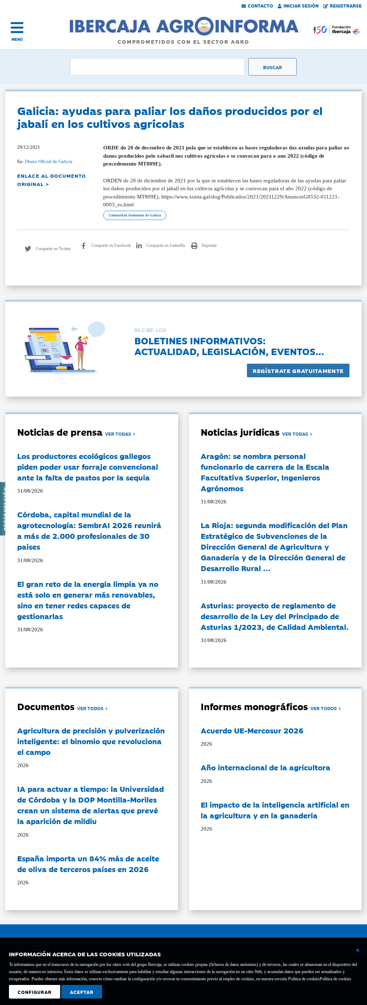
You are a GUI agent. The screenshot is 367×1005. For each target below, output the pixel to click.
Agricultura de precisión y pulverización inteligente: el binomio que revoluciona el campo (91, 741)
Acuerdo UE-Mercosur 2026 (252, 730)
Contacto (260, 5)
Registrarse (346, 5)
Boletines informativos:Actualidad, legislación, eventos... (229, 346)
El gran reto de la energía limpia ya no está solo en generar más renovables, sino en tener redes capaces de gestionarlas (87, 599)
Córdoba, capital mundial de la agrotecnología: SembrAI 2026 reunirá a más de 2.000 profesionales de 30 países (89, 530)
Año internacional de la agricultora (265, 767)
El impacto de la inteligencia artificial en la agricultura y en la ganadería (275, 809)
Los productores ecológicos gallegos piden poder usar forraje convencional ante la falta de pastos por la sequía (87, 466)
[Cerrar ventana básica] (357, 950)
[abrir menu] (17, 27)
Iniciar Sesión (301, 5)
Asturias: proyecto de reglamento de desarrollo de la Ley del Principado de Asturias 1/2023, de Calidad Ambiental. (275, 616)
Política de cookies (335, 978)
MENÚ (17, 39)
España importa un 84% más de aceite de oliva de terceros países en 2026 (88, 863)
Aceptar (82, 992)
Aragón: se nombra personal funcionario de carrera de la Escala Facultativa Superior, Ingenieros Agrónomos (265, 471)
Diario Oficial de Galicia (48, 161)
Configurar (35, 992)
